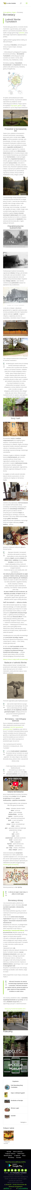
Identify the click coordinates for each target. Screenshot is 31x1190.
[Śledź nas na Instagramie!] (22, 1170)
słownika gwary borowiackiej (11, 864)
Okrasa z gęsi (15, 1108)
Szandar (13, 1115)
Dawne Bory (20, 1153)
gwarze (20, 105)
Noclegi (9, 1151)
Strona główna (7, 12)
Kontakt (18, 1157)
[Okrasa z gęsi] (7, 1111)
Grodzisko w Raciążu (17, 1100)
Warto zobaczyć (17, 1151)
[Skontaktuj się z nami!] (15, 1170)
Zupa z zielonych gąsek (18, 1093)
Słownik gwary (8, 1155)
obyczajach (14, 105)
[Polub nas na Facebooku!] (19, 1170)
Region (14, 12)
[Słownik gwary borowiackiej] (12, 1170)
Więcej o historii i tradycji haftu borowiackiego (15, 659)
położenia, (22, 32)
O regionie (17, 1155)
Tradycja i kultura (10, 1153)
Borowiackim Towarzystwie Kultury (13, 930)
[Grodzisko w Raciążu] (7, 1102)
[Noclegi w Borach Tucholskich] (8, 1170)
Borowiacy (11, 1157)
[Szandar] (7, 1118)
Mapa (24, 1155)
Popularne (15, 1081)
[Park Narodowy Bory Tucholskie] (7, 1089)
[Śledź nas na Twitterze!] (25, 1170)
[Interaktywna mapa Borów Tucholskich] (5, 1170)
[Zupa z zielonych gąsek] (6, 1097)
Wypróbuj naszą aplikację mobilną (15, 1162)
